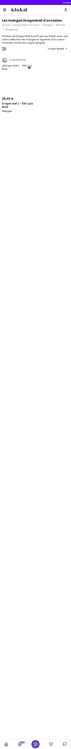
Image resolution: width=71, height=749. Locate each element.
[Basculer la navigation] (5, 10)
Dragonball (12, 29)
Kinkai (19, 10)
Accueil (6, 24)
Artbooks (60, 24)
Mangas (47, 24)
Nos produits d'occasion (27, 24)
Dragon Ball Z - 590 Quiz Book (17, 105)
